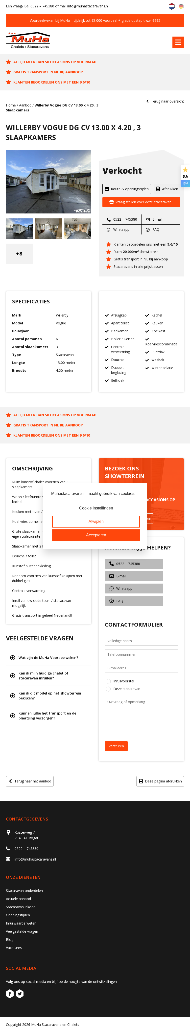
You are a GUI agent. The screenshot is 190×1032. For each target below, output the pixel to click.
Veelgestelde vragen (22, 931)
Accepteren (96, 535)
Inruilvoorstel (123, 681)
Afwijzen (96, 522)
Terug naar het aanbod (32, 781)
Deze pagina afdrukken (163, 781)
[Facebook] (10, 994)
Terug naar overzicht (167, 101)
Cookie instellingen (96, 508)
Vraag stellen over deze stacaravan (143, 202)
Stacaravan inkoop (21, 907)
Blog (9, 939)
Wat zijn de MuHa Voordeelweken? (48, 657)
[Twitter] (20, 994)
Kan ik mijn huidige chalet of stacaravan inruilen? (44, 675)
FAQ (155, 229)
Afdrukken (170, 189)
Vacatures (14, 947)
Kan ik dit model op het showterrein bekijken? (50, 695)
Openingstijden (18, 915)
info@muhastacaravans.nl (88, 6)
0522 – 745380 (42, 6)
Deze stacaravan (126, 688)
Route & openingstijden (130, 189)
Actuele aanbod (18, 898)
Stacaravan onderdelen (24, 890)
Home (11, 105)
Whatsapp (120, 229)
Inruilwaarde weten (21, 923)
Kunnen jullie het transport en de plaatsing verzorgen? (47, 715)
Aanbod (25, 105)
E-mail (156, 219)
